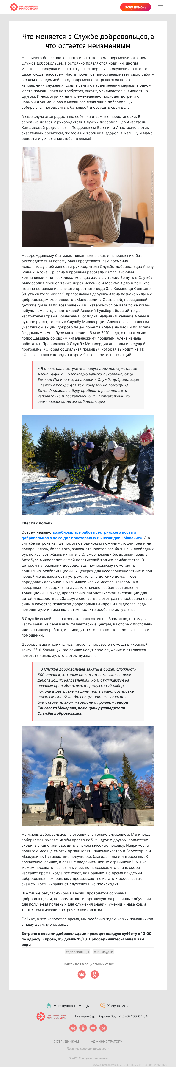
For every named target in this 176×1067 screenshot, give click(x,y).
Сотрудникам (66, 1041)
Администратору (106, 1041)
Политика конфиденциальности (88, 1048)
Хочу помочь (135, 7)
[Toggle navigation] (160, 7)
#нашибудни (103, 952)
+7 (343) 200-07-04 (132, 1016)
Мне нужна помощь (71, 1005)
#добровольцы (77, 952)
